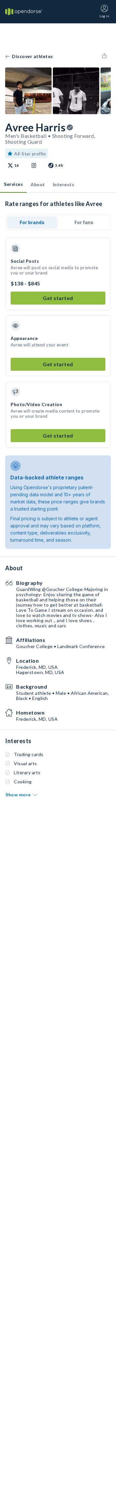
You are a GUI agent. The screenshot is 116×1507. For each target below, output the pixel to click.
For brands (32, 222)
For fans (83, 222)
